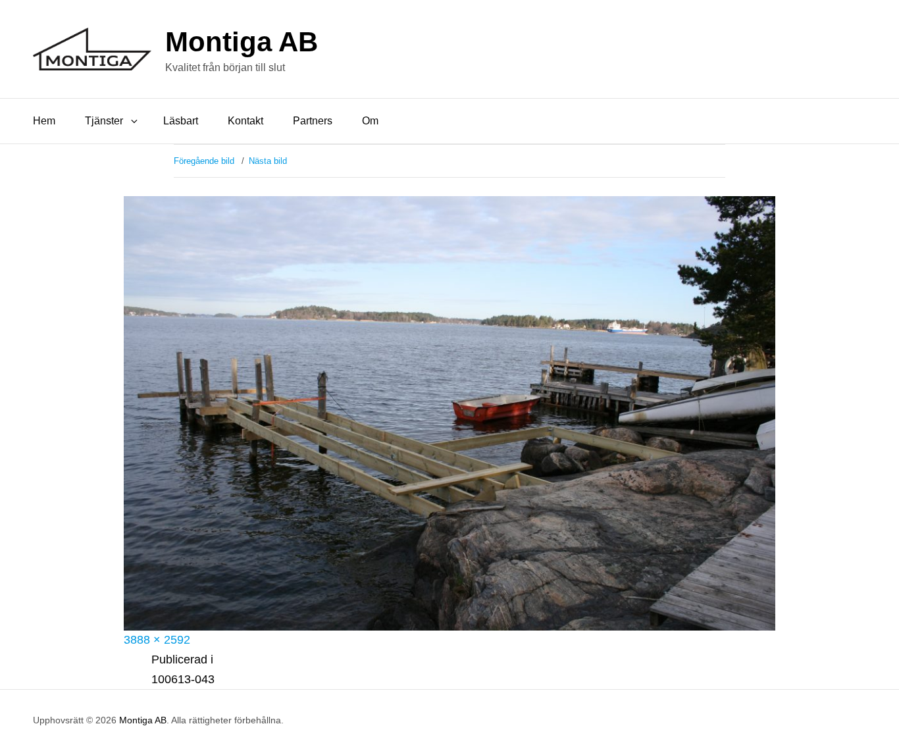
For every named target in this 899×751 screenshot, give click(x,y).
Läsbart (180, 120)
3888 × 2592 (157, 639)
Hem (44, 120)
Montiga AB (241, 41)
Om (370, 120)
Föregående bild (204, 161)
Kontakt (245, 120)
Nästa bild (268, 161)
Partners (312, 120)
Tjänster (104, 120)
